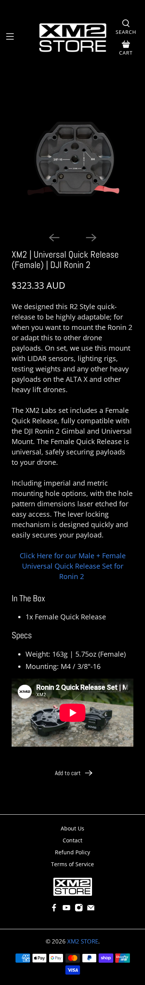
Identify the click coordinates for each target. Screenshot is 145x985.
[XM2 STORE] (72, 38)
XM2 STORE (82, 941)
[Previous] (54, 237)
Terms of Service (72, 864)
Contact (72, 840)
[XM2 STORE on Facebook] (54, 909)
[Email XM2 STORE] (91, 909)
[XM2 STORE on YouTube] (66, 909)
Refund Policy (72, 852)
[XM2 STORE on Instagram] (79, 909)
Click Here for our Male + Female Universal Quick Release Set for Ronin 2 (73, 566)
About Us (72, 828)
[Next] (91, 237)
